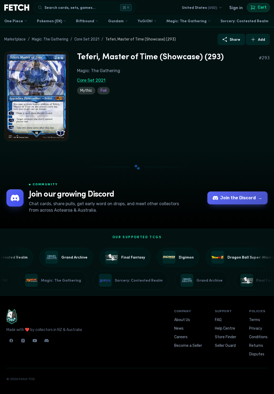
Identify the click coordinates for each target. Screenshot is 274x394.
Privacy (255, 328)
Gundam (116, 21)
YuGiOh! (145, 21)
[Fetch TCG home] (16, 7)
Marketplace (15, 39)
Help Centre (225, 328)
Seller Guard (225, 345)
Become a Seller (188, 345)
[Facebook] (11, 340)
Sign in (236, 7)
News (179, 328)
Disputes (256, 354)
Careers (181, 337)
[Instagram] (23, 340)
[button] (36, 96)
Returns (256, 345)
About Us (182, 320)
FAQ (218, 320)
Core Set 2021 (86, 39)
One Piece (13, 21)
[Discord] (46, 340)
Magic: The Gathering (186, 21)
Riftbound (85, 21)
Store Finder (225, 337)
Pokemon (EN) (49, 21)
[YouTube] (35, 340)
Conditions (258, 337)
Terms (254, 320)
